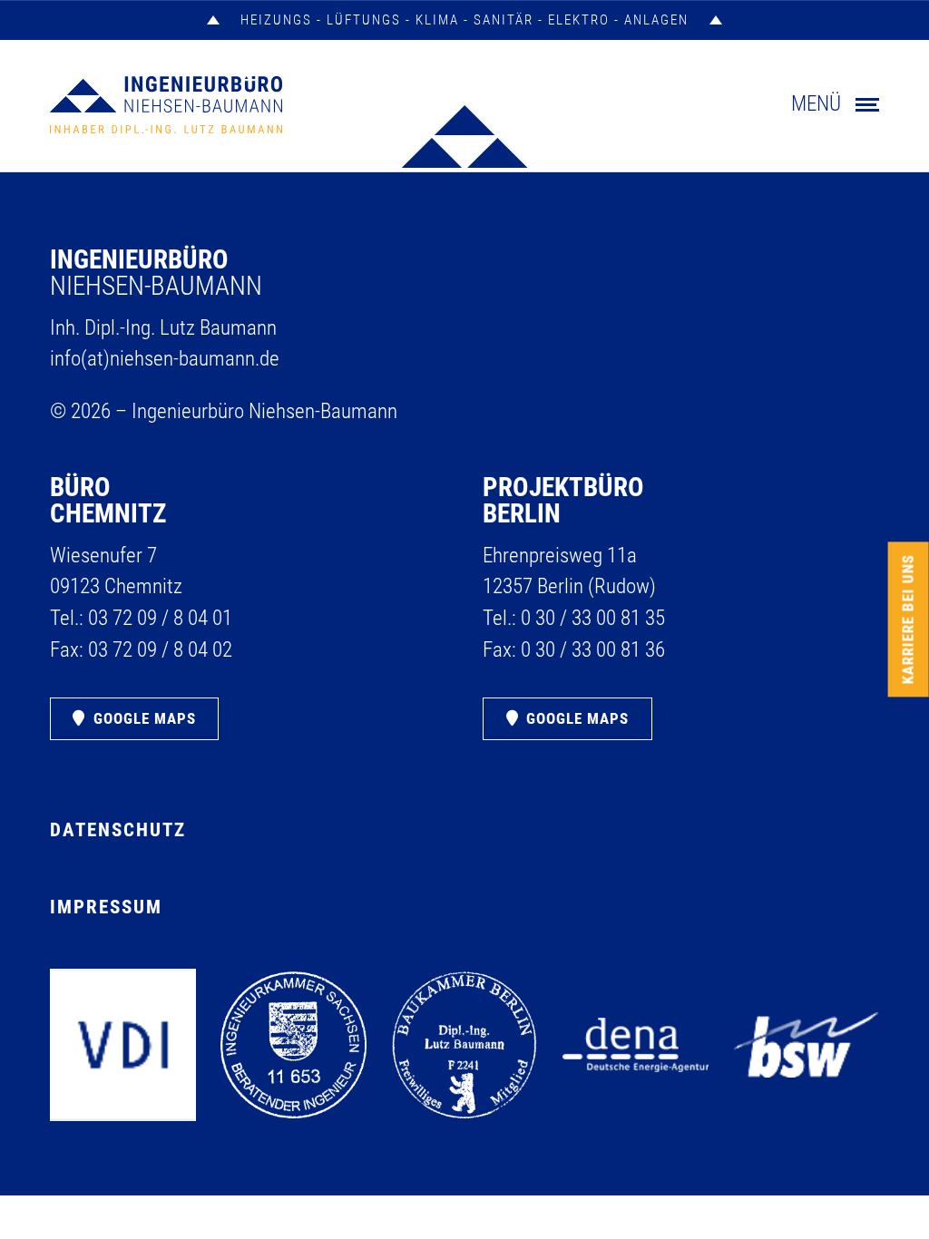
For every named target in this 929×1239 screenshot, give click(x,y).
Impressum (106, 907)
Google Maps (144, 718)
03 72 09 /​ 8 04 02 (160, 650)
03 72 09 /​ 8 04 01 (160, 618)
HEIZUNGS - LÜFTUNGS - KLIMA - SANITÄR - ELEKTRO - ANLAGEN (464, 20)
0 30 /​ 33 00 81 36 (593, 650)
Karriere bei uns (908, 620)
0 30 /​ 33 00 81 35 (593, 618)
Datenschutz (118, 830)
